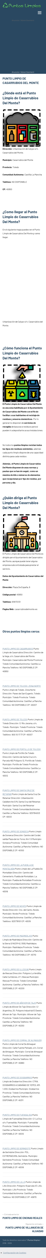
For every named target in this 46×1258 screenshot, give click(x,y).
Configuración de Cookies (14, 1252)
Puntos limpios (34, 1240)
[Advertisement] (23, 46)
